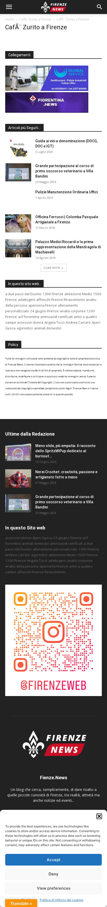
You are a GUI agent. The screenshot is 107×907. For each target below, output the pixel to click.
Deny (53, 873)
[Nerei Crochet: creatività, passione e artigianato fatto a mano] (18, 478)
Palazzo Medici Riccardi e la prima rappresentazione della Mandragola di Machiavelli (68, 247)
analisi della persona (21, 566)
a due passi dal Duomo (23, 294)
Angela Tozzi (54, 322)
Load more (52, 267)
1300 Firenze (53, 294)
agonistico (25, 328)
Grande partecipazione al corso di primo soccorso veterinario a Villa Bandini (64, 171)
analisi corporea (72, 311)
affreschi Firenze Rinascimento (60, 299)
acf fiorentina (28, 316)
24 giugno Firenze (44, 311)
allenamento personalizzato (55, 549)
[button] (99, 816)
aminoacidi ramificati (56, 316)
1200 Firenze (15, 560)
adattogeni (26, 299)
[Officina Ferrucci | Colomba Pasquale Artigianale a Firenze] (18, 223)
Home (9, 19)
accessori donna (30, 322)
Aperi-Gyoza (42, 537)
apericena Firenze (42, 305)
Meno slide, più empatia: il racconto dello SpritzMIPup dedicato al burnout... (65, 451)
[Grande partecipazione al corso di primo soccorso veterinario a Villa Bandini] (18, 172)
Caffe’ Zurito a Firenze (35, 19)
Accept (54, 859)
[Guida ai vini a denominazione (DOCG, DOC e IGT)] (18, 147)
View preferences (53, 888)
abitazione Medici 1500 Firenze (73, 554)
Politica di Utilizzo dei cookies (61, 900)
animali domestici (47, 328)
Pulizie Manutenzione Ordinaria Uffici (66, 192)
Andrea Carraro (78, 322)
